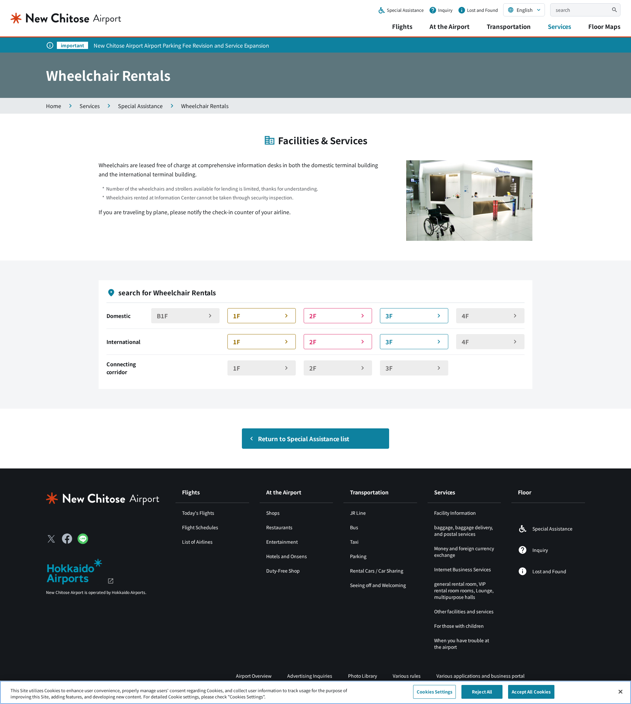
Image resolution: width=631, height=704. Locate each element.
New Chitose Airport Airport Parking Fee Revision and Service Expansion (181, 45)
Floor (524, 492)
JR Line (358, 513)
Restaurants (279, 527)
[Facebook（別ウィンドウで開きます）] (67, 539)
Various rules (407, 675)
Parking (358, 556)
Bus (354, 527)
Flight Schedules (200, 527)
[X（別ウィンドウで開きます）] (51, 539)
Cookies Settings (434, 692)
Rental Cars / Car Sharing (376, 570)
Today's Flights (198, 513)
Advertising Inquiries (309, 675)
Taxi (354, 541)
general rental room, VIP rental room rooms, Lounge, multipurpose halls (464, 590)
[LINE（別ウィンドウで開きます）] (83, 542)
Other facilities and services (464, 611)
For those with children (459, 626)
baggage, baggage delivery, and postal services (463, 530)
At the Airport (450, 26)
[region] (315, 692)
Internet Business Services (462, 569)
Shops (273, 513)
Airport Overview (253, 675)
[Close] (620, 691)
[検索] (614, 9)
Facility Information (455, 513)
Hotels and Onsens (286, 556)
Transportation (509, 26)
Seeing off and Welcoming (378, 585)
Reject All (482, 692)
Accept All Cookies (531, 692)
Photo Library (362, 675)
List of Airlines (197, 541)
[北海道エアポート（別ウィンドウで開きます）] (80, 571)
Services (559, 26)
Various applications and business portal (480, 675)
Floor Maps (604, 26)
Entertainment (282, 541)
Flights (402, 26)
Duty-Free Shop (283, 570)
